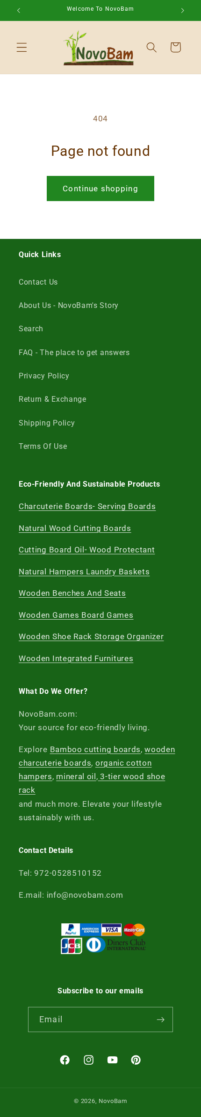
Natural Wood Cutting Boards (75, 528)
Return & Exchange (52, 399)
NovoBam (113, 1100)
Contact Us (38, 282)
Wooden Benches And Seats (72, 593)
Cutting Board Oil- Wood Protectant (87, 549)
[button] (22, 47)
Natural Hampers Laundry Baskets (84, 571)
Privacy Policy (44, 375)
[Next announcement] (182, 10)
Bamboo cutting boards (95, 749)
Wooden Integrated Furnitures (76, 658)
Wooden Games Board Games (76, 615)
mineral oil (76, 776)
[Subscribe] (160, 1019)
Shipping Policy (47, 423)
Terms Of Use (43, 446)
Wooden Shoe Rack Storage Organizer (91, 636)
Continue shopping (100, 188)
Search (31, 328)
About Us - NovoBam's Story (69, 305)
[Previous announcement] (18, 10)
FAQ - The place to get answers (74, 352)
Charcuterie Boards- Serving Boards (87, 506)
